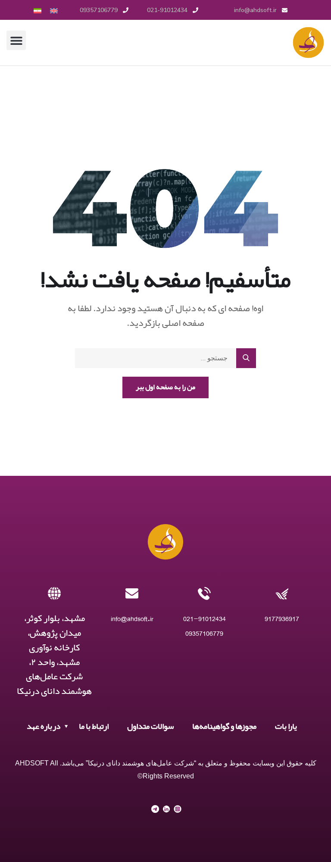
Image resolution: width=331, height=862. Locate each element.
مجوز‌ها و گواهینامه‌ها (224, 726)
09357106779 (204, 633)
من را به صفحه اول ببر (165, 387)
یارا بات (286, 726)
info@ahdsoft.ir (132, 618)
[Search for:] (165, 358)
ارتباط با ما (94, 726)
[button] (16, 40)
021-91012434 (204, 618)
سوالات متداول (150, 726)
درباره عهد (43, 726)
